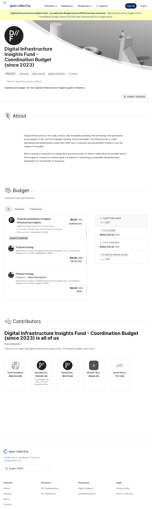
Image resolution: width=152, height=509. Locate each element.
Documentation (86, 493)
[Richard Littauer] (11, 248)
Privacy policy (123, 488)
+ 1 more (72, 74)
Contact (8, 504)
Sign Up (131, 6)
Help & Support (86, 488)
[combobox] (27, 468)
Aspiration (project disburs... (30, 81)
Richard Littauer (27, 251)
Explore (7, 493)
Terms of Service (124, 493)
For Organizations (49, 488)
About (7, 499)
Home (6, 488)
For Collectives (48, 493)
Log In (143, 6)
